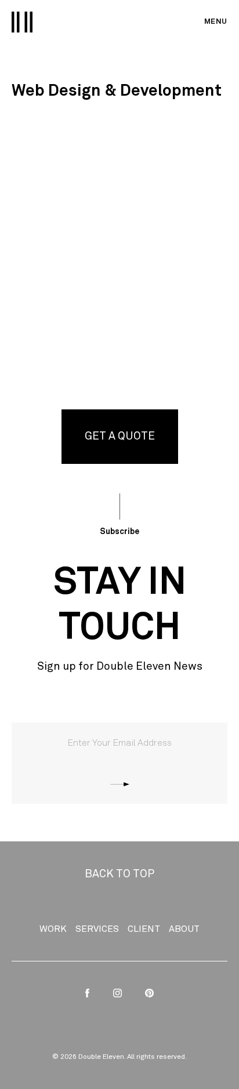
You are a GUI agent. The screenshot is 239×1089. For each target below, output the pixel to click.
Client (144, 929)
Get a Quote (120, 436)
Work (53, 929)
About (184, 929)
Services (97, 929)
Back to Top (119, 874)
